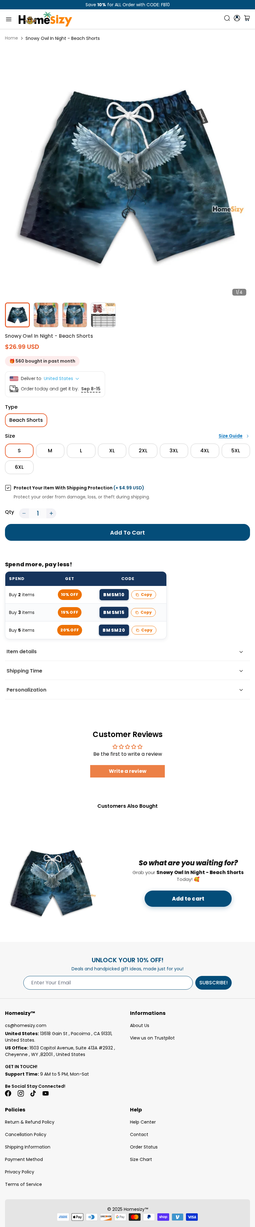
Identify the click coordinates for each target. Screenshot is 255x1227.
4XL (204, 450)
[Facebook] (8, 1093)
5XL (235, 450)
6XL (19, 467)
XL (112, 450)
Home (11, 38)
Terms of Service (23, 1184)
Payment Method (24, 1159)
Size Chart (141, 1159)
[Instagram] (20, 1093)
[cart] (247, 19)
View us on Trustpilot (152, 1038)
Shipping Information (27, 1147)
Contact (139, 1134)
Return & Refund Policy (29, 1122)
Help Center (143, 1122)
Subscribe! (213, 982)
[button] (24, 513)
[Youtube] (45, 1093)
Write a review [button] (127, 771)
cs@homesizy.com (25, 1025)
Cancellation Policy (25, 1134)
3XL (173, 450)
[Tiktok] (33, 1093)
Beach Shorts (26, 420)
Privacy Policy (19, 1172)
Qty (9, 512)
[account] (237, 18)
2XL (143, 450)
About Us (139, 1025)
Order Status (144, 1147)
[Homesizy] (45, 19)
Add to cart (188, 898)
